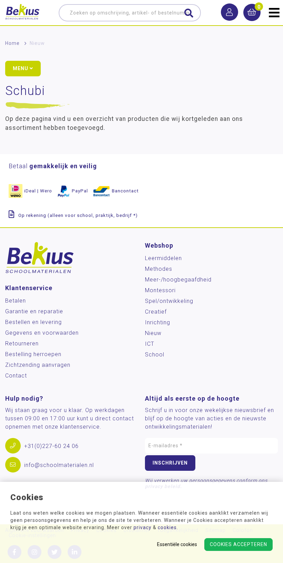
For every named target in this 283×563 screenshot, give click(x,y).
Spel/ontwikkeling (169, 301)
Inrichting (157, 322)
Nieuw (37, 43)
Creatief (156, 311)
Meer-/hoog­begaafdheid (178, 279)
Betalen (15, 300)
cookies (167, 527)
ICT (149, 344)
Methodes (158, 269)
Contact (16, 375)
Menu (21, 68)
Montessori (160, 290)
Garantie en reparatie (34, 311)
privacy (143, 527)
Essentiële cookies (177, 544)
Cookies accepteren (238, 544)
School (154, 354)
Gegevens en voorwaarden (42, 333)
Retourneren (22, 343)
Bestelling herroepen (33, 354)
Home (12, 43)
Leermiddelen (163, 258)
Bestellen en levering (33, 322)
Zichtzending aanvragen (37, 365)
